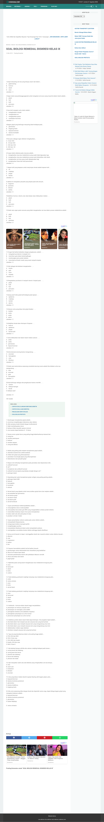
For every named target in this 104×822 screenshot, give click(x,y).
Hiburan (27, 6)
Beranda (8, 6)
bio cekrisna (48, 819)
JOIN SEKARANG (54, 37)
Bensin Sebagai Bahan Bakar (83, 32)
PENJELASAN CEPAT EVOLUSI (20, 411)
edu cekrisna (55, 819)
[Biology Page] (14, 2)
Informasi (17, 6)
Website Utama (52, 816)
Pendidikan (44, 6)
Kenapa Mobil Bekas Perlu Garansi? (85, 78)
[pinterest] (44, 737)
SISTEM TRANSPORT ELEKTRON (84, 28)
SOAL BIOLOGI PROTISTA (18, 414)
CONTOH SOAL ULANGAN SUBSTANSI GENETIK (24, 406)
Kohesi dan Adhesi (80, 48)
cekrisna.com (62, 819)
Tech (35, 6)
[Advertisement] (37, 23)
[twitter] (29, 737)
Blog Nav (54, 6)
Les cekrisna (41, 819)
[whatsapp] (60, 737)
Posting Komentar (18, 53)
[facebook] (14, 737)
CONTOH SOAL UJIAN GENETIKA (20, 409)
